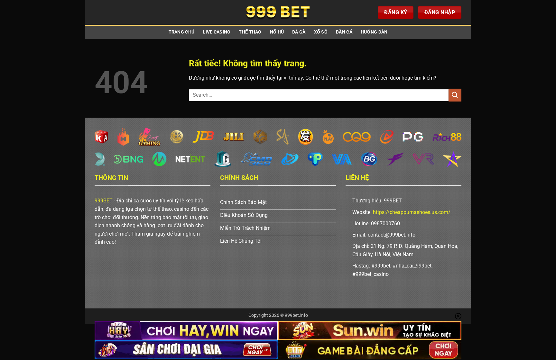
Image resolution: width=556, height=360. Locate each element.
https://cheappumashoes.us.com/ (411, 212)
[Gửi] (455, 95)
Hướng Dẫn (374, 32)
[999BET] (278, 12)
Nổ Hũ (277, 32)
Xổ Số (321, 32)
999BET (104, 201)
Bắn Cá (344, 32)
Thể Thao (250, 32)
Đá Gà (298, 32)
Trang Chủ (182, 32)
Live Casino (216, 32)
